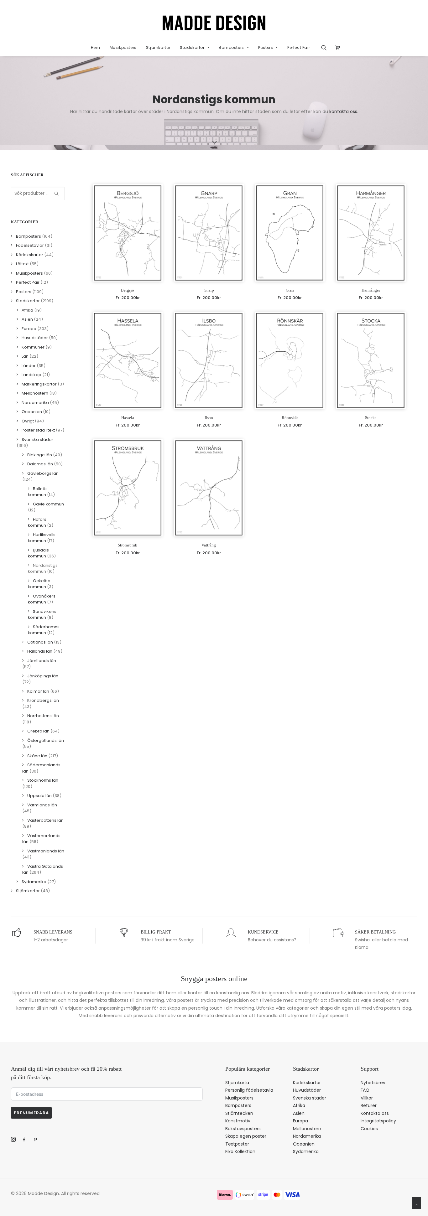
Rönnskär (290, 417)
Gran (290, 290)
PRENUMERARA (31, 1113)
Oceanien (304, 1144)
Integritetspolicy (378, 1121)
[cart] (336, 47)
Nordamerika (307, 1136)
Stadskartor (192, 47)
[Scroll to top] (416, 1202)
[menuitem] (95, 47)
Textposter (237, 1144)
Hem (95, 47)
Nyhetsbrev (373, 1082)
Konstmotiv (237, 1121)
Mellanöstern (307, 1128)
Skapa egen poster (245, 1136)
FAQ (365, 1090)
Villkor (367, 1098)
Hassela (127, 417)
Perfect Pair (298, 47)
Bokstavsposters (243, 1128)
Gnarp (209, 290)
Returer (369, 1105)
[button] (326, 47)
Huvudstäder (307, 1090)
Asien (299, 1113)
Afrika (299, 1105)
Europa (300, 1121)
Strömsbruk (127, 545)
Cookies (369, 1128)
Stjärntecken (239, 1113)
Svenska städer (309, 1098)
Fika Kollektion (240, 1151)
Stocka (371, 417)
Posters (265, 47)
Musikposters (123, 47)
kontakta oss (343, 111)
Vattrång (208, 545)
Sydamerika (306, 1151)
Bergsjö (127, 290)
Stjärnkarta (237, 1082)
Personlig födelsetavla (249, 1090)
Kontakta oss (375, 1113)
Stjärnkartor (158, 47)
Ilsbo (209, 417)
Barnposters (231, 47)
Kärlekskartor (307, 1082)
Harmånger (371, 290)
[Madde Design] (214, 22)
